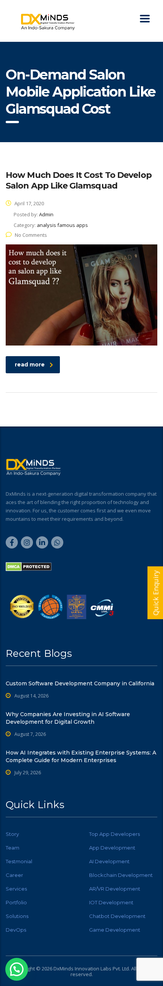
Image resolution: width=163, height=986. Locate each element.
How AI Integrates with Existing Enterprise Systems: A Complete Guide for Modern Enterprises (81, 756)
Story (12, 834)
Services (16, 889)
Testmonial (19, 861)
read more (30, 364)
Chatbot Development (117, 916)
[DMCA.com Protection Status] (29, 566)
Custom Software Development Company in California (80, 683)
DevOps (16, 930)
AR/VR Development (114, 889)
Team (12, 848)
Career (14, 875)
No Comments (31, 234)
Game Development (114, 930)
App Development (112, 848)
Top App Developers (114, 834)
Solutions (17, 916)
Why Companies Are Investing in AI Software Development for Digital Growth (68, 718)
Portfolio (16, 902)
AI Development (109, 861)
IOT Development (111, 902)
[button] (16, 969)
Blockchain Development (121, 875)
